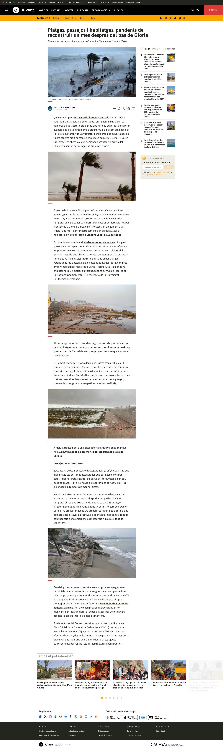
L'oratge (68, 2)
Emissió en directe (163, 727)
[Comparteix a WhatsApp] (119, 108)
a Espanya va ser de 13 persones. (103, 234)
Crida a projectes (104, 731)
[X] (166, 18)
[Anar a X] (46, 716)
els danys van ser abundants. (99, 242)
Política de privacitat (105, 735)
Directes (213, 10)
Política (56, 18)
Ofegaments (31, 2)
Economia (83, 18)
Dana (74, 18)
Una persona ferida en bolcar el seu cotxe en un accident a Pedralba (168, 683)
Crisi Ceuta (21, 2)
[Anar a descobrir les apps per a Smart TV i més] (158, 717)
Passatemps (104, 2)
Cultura (93, 18)
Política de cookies (134, 735)
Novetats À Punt (79, 2)
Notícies (43, 10)
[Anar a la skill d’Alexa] (142, 717)
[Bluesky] (180, 18)
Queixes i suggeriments (47, 731)
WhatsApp (130, 2)
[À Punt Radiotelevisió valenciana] (51, 744)
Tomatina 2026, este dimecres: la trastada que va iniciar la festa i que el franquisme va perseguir (91, 685)
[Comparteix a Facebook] (128, 108)
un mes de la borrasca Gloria (90, 117)
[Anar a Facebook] (40, 716)
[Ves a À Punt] (23, 10)
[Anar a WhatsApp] (76, 716)
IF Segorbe (10, 2)
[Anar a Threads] (71, 716)
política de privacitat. (155, 175)
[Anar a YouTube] (61, 716)
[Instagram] (171, 18)
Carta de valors (132, 731)
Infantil (118, 10)
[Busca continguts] (192, 10)
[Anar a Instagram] (51, 716)
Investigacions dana (55, 2)
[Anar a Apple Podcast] (86, 716)
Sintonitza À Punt (133, 727)
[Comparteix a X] (124, 108)
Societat (66, 18)
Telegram (139, 2)
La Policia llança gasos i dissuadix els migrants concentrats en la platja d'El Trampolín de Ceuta (129, 685)
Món (101, 18)
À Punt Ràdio (93, 2)
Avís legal (72, 735)
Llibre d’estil (160, 731)
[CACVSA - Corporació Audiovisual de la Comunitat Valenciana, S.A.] (167, 744)
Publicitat (72, 727)
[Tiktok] (175, 18)
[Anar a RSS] (97, 716)
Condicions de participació (49, 735)
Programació (99, 10)
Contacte (42, 727)
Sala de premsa (103, 727)
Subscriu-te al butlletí (76, 731)
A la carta (82, 10)
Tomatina (42, 2)
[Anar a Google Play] (113, 717)
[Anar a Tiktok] (55, 716)
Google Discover (117, 2)
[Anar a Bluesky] (66, 716)
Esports (55, 10)
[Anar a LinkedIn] (91, 716)
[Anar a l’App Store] (130, 717)
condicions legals (162, 172)
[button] (102, 698)
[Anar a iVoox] (81, 716)
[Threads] (184, 18)
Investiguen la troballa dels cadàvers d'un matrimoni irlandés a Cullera (54, 685)
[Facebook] (161, 18)
